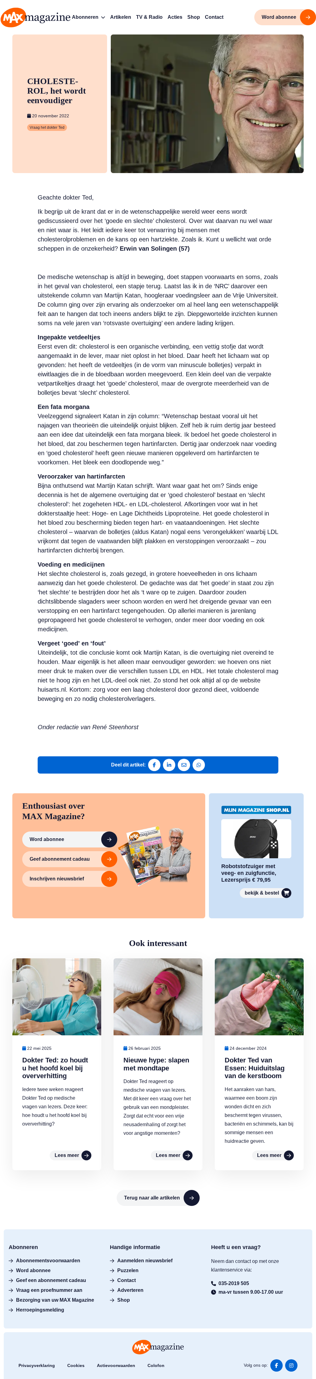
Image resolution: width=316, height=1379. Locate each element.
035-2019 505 (233, 1283)
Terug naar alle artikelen (152, 1197)
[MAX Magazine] (35, 17)
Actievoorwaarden (116, 1365)
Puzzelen (128, 1270)
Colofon (156, 1365)
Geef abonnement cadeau (60, 859)
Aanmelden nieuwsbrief (145, 1260)
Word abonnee (47, 839)
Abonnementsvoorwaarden (48, 1260)
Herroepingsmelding (40, 1309)
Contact (126, 1280)
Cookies (76, 1365)
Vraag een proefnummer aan (49, 1290)
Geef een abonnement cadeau (51, 1280)
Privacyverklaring (37, 1365)
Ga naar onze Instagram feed (291, 1365)
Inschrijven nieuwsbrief (57, 878)
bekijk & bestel (262, 893)
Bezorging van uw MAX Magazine (55, 1300)
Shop (123, 1300)
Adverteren (130, 1290)
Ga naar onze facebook (276, 1365)
